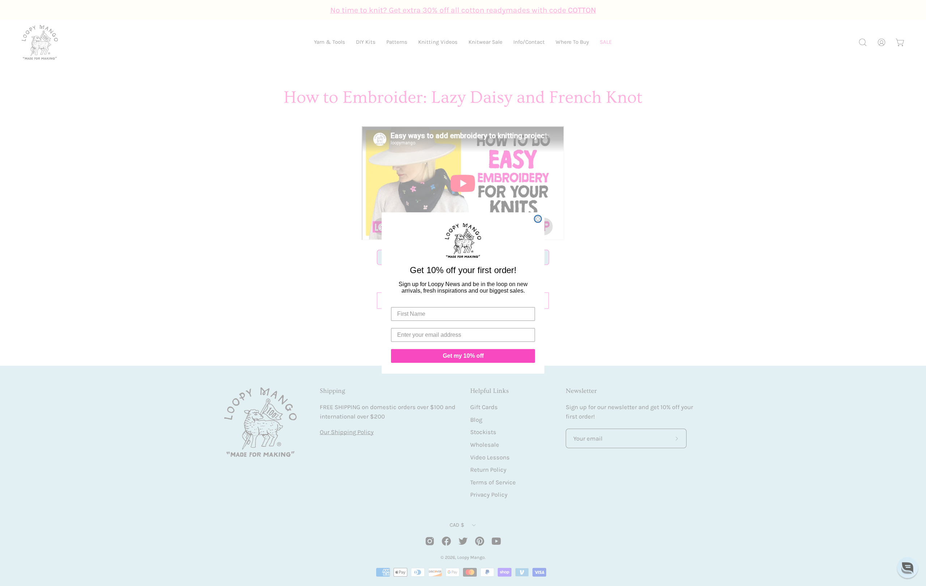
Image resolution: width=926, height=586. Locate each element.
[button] (907, 567)
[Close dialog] (537, 218)
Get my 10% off (463, 356)
